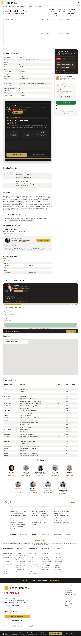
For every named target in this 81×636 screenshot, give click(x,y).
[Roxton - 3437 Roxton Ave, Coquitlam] (73, 448)
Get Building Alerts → (55, 633)
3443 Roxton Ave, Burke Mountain (29, 455)
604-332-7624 (48, 492)
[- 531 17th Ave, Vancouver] (73, 432)
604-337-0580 (69, 475)
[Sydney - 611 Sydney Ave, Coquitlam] (73, 420)
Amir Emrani (55, 472)
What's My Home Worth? (17, 616)
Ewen (5, 389)
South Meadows (46, 571)
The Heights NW (7, 571)
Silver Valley (57, 567)
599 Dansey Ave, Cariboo (26, 415)
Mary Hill (31, 569)
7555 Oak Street (24, 443)
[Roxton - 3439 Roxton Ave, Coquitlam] (73, 450)
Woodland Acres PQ (34, 566)
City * (6, 318)
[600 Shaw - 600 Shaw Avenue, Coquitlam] (73, 439)
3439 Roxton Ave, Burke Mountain (29, 450)
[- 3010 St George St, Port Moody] (73, 401)
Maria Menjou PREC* (40, 472)
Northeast (57, 565)
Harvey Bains (47, 488)
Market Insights (68, 590)
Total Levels (70, 13)
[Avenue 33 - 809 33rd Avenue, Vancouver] (73, 398)
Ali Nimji (69, 472)
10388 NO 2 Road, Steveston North (29, 422)
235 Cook (6, 387)
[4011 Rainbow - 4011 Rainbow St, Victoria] (73, 429)
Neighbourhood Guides (70, 594)
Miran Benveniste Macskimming (63, 489)
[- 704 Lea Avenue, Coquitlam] (73, 408)
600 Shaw (6, 439)
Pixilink (12, 605)
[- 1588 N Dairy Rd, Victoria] (73, 424)
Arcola (5, 413)
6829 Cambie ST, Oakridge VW (28, 406)
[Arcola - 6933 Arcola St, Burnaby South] (73, 413)
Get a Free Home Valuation (66, 107)
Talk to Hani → (17, 154)
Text (26, 290)
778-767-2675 (40, 475)
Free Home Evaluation (43, 240)
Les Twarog (26, 472)
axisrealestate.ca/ (20, 172)
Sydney (6, 420)
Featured (67, 605)
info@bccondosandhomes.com (23, 602)
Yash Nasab (33, 488)
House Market (68, 596)
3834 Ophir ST (24, 396)
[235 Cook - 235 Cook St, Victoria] (73, 387)
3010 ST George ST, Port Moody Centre (30, 401)
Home (5, 6)
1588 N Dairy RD (24, 424)
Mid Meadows (45, 567)
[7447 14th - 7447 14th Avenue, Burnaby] (73, 410)
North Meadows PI (46, 565)
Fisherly (17, 605)
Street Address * (9, 311)
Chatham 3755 (8, 446)
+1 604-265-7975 (9, 602)
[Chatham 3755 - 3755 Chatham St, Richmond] (73, 446)
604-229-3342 (23, 241)
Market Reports (68, 592)
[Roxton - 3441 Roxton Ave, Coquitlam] (73, 453)
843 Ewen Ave (24, 389)
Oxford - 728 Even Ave (35, 6)
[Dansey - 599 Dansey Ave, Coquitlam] (73, 415)
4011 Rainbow (7, 429)
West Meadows (45, 569)
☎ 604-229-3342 (17, 112)
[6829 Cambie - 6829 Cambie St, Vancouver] (73, 406)
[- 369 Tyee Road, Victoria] (73, 394)
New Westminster (22, 6)
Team (66, 599)
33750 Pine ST (24, 391)
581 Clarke (7, 436)
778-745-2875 (33, 492)
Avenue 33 (6, 398)
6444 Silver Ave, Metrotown (27, 441)
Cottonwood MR (59, 571)
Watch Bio (26, 477)
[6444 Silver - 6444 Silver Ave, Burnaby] (73, 441)
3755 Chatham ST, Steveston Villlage (30, 446)
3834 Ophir (7, 396)
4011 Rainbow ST (24, 429)
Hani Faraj (11, 472)
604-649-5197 (63, 493)
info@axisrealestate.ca (25, 177)
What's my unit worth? (38, 154)
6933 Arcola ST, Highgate (27, 413)
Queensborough (7, 569)
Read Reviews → (54, 580)
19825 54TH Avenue (25, 427)
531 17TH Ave (23, 432)
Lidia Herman (18, 488)
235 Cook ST (23, 387)
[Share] (76, 6)
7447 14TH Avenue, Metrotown (28, 410)
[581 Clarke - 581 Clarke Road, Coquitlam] (73, 436)
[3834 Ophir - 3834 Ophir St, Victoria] (73, 396)
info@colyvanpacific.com (25, 187)
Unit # (72, 318)
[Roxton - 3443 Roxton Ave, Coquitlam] (73, 455)
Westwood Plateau (20, 565)
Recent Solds (68, 607)
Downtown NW (7, 566)
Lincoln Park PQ (33, 573)
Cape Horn (18, 571)
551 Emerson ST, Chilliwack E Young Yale (30, 403)
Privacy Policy (68, 588)
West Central (58, 569)
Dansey (6, 415)
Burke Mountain (20, 569)
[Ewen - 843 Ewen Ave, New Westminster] (73, 389)
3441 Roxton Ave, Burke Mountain (29, 453)
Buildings (11, 6)
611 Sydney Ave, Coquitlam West (28, 420)
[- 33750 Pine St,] (73, 391)
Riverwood (31, 571)
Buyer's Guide (68, 603)
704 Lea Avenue (24, 408)
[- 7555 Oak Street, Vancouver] (73, 443)
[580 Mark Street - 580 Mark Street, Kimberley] (73, 434)
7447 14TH (7, 410)
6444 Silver (7, 441)
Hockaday (18, 567)
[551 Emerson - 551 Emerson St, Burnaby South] (73, 403)
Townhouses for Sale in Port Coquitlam (33, 561)
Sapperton (5, 573)
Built (55, 13)
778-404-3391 (18, 492)
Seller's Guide (68, 601)
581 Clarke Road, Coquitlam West (29, 436)
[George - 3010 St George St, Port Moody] (73, 417)
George (6, 417)
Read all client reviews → (40, 540)
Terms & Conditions (69, 585)
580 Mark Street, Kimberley (27, 434)
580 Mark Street (8, 434)
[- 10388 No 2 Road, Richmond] (73, 422)
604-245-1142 (55, 475)
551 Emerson (7, 403)
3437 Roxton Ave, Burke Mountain (29, 448)
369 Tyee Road (24, 394)
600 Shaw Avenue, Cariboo (27, 439)
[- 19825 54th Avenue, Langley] (73, 427)
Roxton (6, 448)
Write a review (71, 502)
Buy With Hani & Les (17, 620)
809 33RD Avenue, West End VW (28, 398)
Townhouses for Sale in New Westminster (7, 561)
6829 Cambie (7, 406)
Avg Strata (72, 9)
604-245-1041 (26, 475)
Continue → (40, 324)
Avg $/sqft (52, 9)
